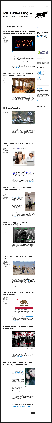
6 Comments (5, 303)
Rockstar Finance (19, 373)
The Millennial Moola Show (31, 6)
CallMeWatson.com (15, 400)
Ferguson (4, 196)
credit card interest (5, 39)
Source (13, 51)
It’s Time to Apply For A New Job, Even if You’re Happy (17, 224)
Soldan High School (5, 199)
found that (28, 280)
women (9, 372)
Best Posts (24, 6)
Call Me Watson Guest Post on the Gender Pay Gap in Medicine (17, 364)
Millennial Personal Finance (42, 75)
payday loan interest (5, 41)
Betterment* (42, 60)
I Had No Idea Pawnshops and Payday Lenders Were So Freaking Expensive (19, 32)
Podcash (39, 78)
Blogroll (47, 6)
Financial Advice (5, 149)
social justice (6, 198)
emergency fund (5, 264)
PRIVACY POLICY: (39, 88)
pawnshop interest (5, 40)
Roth (6, 301)
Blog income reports (41, 69)
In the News (39, 72)
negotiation (4, 232)
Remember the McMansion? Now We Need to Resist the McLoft (18, 75)
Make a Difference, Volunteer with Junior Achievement (17, 189)
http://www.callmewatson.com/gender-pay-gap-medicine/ (21, 406)
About (20, 6)
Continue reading (17, 67)
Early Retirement (5, 112)
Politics (39, 79)
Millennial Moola (5, 419)
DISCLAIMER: (39, 100)
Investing (4, 299)
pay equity (4, 372)
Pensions (39, 77)
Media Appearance (40, 74)
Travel (39, 82)
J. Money (19, 370)
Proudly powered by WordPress (12, 419)
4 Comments (5, 266)
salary (7, 232)
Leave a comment (5, 152)
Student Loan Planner (31, 167)
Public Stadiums (40, 80)
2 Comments (4, 42)
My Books (38, 6)
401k (3, 301)
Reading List (43, 6)
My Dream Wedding (11, 108)
